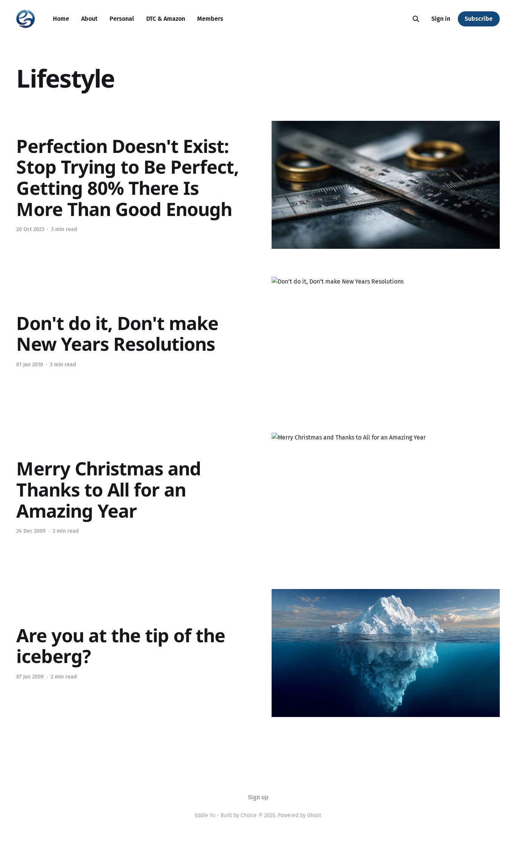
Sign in (440, 18)
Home (61, 18)
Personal (122, 18)
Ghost (314, 815)
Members (210, 18)
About (89, 18)
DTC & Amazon (165, 18)
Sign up (258, 797)
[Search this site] (416, 19)
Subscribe (479, 18)
